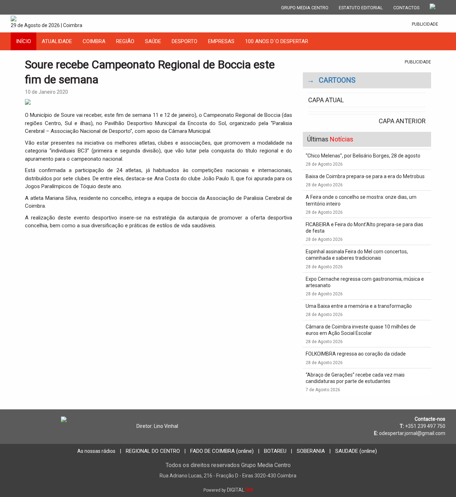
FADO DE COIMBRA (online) (222, 451)
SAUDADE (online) (356, 451)
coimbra (94, 41)
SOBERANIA (311, 451)
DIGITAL (228, 490)
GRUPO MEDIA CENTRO (304, 7)
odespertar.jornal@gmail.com (412, 433)
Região (125, 41)
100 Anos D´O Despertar (276, 41)
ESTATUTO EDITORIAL (361, 7)
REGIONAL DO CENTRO (153, 451)
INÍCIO (23, 41)
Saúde (153, 41)
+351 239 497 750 (425, 426)
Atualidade (57, 41)
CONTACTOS (406, 7)
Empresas (221, 41)
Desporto (184, 41)
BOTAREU (275, 451)
